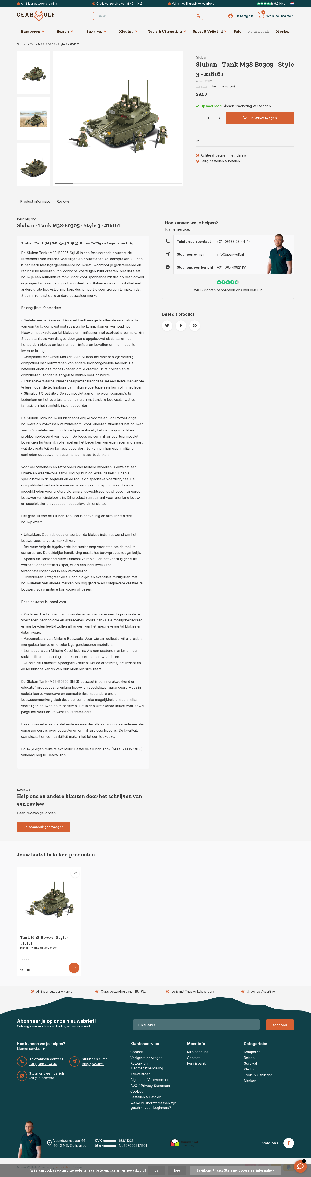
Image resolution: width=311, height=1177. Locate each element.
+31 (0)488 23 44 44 (234, 241)
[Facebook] (288, 1143)
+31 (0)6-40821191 (232, 267)
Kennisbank (258, 31)
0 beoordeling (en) (222, 86)
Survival (94, 31)
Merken (283, 31)
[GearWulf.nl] (42, 16)
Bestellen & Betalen (145, 1097)
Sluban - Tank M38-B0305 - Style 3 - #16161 (48, 44)
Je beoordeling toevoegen (43, 827)
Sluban (201, 57)
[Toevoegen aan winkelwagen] (74, 968)
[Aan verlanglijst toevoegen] (197, 141)
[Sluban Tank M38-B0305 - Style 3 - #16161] (49, 899)
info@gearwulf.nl (230, 254)
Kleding (126, 31)
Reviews (63, 201)
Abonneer (280, 1025)
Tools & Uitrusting (165, 31)
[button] (33, 182)
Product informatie (35, 201)
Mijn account (197, 1052)
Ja (156, 1170)
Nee (177, 1170)
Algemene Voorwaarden (149, 1080)
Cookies (136, 1091)
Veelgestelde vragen (146, 1058)
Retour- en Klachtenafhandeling (146, 1065)
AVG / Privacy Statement (150, 1086)
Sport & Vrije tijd (208, 31)
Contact (136, 1052)
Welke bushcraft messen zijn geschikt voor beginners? (153, 1105)
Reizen (62, 31)
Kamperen (30, 31)
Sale (237, 31)
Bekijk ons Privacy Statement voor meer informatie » (235, 1170)
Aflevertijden (140, 1074)
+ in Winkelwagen (262, 118)
